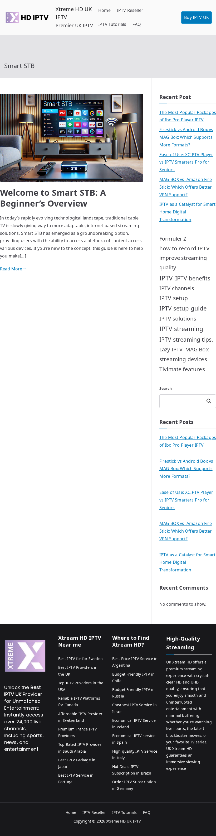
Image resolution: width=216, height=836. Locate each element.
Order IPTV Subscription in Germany (134, 785)
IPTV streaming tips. (186, 339)
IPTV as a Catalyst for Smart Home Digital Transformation (187, 211)
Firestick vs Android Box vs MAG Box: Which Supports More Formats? (186, 137)
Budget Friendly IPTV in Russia (133, 693)
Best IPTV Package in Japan (76, 763)
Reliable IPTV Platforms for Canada (79, 701)
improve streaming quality (183, 262)
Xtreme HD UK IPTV (123, 821)
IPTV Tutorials (112, 24)
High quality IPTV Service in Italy (134, 754)
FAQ (136, 24)
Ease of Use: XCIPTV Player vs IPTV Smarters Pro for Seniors (186, 162)
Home (104, 10)
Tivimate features (182, 369)
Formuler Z (172, 238)
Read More (11, 269)
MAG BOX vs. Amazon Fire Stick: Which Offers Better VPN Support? (185, 187)
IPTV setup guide (183, 308)
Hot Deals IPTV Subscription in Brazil (131, 770)
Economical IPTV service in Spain (133, 739)
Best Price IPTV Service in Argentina (135, 662)
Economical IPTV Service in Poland (134, 723)
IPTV (166, 278)
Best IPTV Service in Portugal (76, 778)
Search (165, 388)
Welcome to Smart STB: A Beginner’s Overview (53, 198)
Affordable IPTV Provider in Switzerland (80, 717)
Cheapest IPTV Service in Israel (134, 708)
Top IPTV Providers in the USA (80, 686)
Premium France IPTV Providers (77, 732)
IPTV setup (173, 298)
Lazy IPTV (171, 349)
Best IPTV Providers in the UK (78, 670)
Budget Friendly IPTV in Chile (133, 677)
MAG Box (197, 349)
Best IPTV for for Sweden (80, 658)
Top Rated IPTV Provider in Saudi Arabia (79, 747)
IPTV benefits (192, 278)
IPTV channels (176, 288)
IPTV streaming (181, 328)
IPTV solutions (177, 318)
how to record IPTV (184, 248)
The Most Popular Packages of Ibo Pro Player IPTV (187, 116)
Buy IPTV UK (196, 17)
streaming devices (183, 359)
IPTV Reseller (130, 10)
